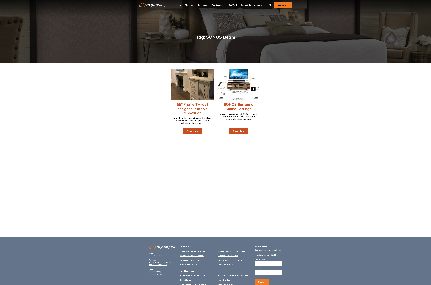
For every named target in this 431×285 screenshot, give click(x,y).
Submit (261, 282)
